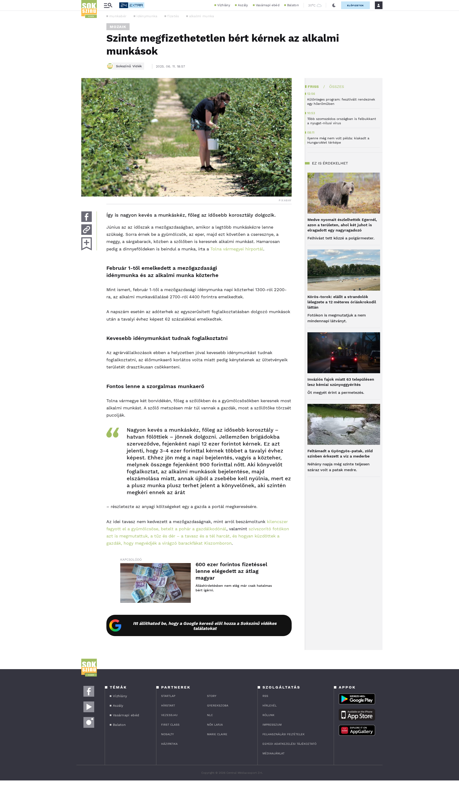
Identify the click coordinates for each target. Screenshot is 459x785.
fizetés (173, 16)
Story (211, 696)
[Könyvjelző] (86, 243)
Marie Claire (217, 734)
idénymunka (147, 16)
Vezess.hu (169, 715)
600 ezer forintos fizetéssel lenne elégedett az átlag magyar (231, 571)
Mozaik (118, 26)
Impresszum (272, 724)
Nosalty (167, 734)
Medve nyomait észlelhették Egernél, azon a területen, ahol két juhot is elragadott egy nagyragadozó (342, 224)
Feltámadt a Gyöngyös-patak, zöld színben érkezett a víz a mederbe (340, 453)
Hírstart (168, 705)
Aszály (243, 5)
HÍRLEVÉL (269, 705)
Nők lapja (215, 724)
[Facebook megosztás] (86, 216)
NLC (210, 715)
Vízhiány (223, 5)
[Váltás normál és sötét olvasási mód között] (334, 5)
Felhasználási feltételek (283, 734)
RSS (265, 696)
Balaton (293, 5)
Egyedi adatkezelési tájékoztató (289, 743)
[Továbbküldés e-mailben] (86, 229)
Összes (336, 86)
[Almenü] (108, 5)
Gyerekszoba (217, 705)
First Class (170, 724)
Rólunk (268, 715)
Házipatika (169, 743)
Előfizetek (355, 5)
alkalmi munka (201, 16)
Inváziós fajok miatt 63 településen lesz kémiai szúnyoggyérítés (340, 382)
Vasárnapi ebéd (267, 5)
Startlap (168, 696)
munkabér (117, 16)
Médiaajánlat (273, 753)
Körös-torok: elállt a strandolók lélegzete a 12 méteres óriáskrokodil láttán (341, 302)
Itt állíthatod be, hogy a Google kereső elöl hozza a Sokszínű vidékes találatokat (205, 626)
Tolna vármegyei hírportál (236, 248)
